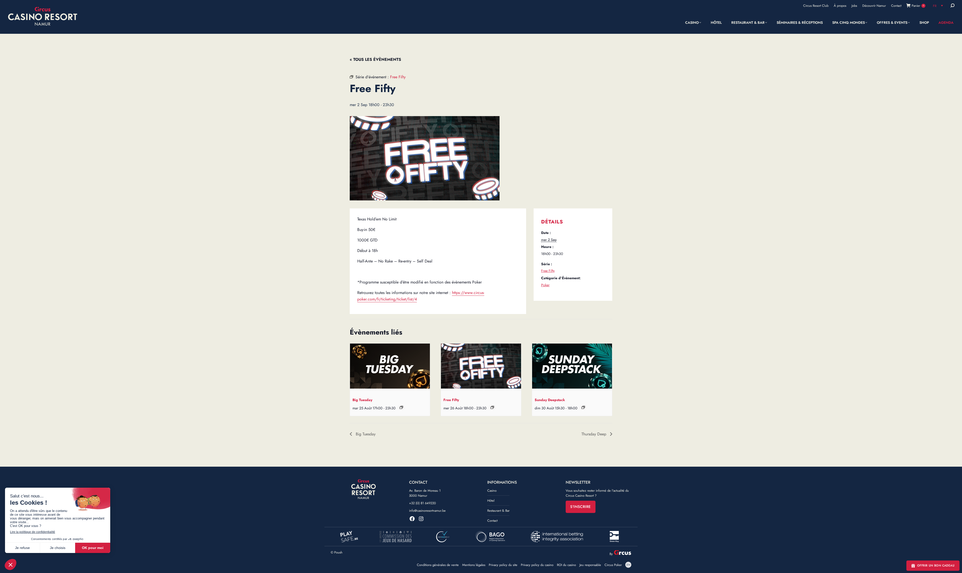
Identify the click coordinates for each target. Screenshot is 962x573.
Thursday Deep (594, 434)
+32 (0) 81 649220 (422, 503)
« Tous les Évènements (375, 59)
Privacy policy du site (503, 565)
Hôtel (491, 500)
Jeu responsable (590, 565)
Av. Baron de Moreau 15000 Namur (425, 493)
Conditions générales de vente (438, 565)
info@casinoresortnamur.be (427, 510)
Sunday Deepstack (550, 399)
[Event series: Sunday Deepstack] (583, 407)
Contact (492, 520)
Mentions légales (473, 565)
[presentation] (390, 367)
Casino (492, 490)
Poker (545, 285)
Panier (918, 5)
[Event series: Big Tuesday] (401, 407)
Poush (338, 552)
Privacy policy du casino (537, 565)
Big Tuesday (362, 399)
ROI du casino (566, 565)
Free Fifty (548, 270)
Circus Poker (613, 565)
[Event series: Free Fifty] (492, 407)
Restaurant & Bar (498, 510)
